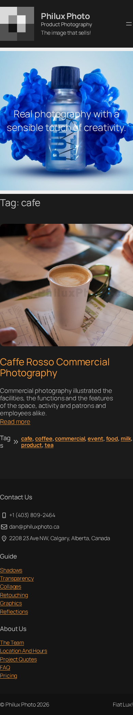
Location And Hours (23, 650)
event (95, 438)
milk (126, 438)
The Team (12, 642)
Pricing (8, 675)
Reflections (14, 611)
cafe (27, 438)
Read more (15, 422)
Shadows (11, 570)
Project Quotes (18, 659)
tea (49, 445)
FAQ (5, 667)
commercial (70, 438)
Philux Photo (65, 15)
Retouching (14, 595)
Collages (10, 586)
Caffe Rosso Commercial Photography (55, 367)
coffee (43, 438)
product (31, 445)
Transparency (17, 578)
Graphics (11, 603)
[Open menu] (129, 24)
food (112, 438)
